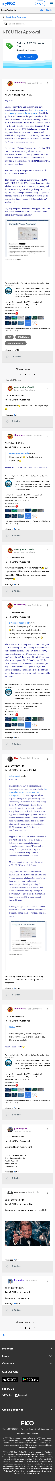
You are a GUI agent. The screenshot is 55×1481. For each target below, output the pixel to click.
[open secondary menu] (51, 3)
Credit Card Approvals (16, 17)
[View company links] (51, 1363)
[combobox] (27, 24)
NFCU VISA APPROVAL (15, 343)
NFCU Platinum (23, 337)
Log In (40, 3)
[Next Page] (34, 374)
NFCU (9, 337)
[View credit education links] (51, 1410)
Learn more (32, 1447)
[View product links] (51, 1348)
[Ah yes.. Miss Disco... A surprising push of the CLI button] (34, 369)
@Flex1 (12, 1026)
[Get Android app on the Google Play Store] (30, 1379)
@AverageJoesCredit (19, 453)
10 (15, 1303)
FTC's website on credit (32, 1473)
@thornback (14, 776)
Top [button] (3, 1335)
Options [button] (52, 17)
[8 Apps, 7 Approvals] (38, 369)
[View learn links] (51, 1356)
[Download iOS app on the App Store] (10, 1379)
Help (41, 10)
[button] (47, 82)
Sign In (48, 10)
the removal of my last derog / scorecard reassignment (28, 792)
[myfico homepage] (9, 3)
